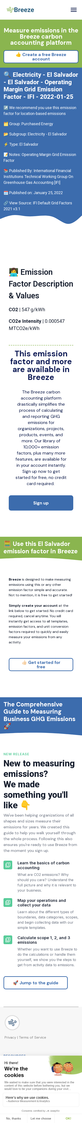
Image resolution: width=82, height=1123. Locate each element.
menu (74, 10)
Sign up (41, 503)
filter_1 (7, 865)
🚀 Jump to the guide (35, 983)
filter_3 (7, 939)
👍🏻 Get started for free (41, 665)
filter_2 (7, 902)
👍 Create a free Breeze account (41, 57)
